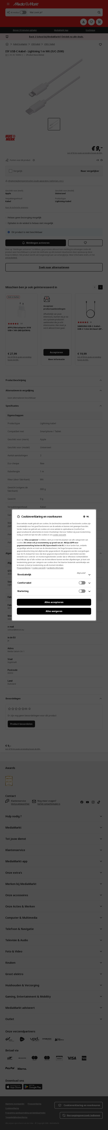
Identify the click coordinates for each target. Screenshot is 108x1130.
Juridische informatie (55, 568)
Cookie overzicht (39, 568)
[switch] (82, 582)
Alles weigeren (54, 611)
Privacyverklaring (23, 568)
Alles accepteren (54, 602)
